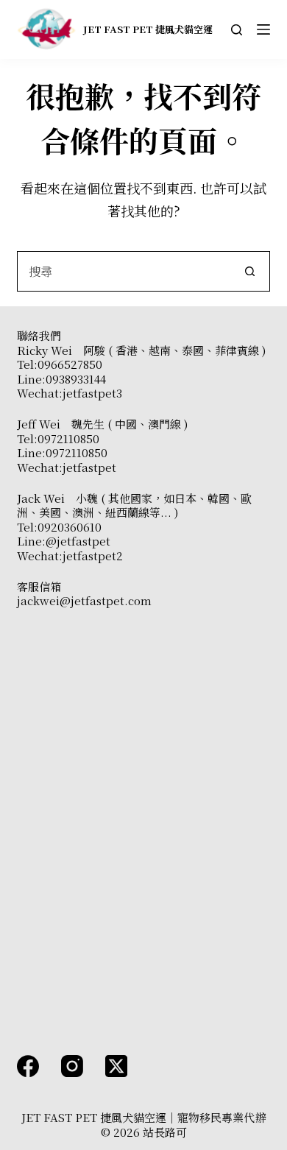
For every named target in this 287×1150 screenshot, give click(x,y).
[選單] (263, 29)
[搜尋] (236, 29)
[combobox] (124, 271)
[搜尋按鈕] (249, 271)
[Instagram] (72, 1066)
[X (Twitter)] (116, 1066)
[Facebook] (28, 1066)
